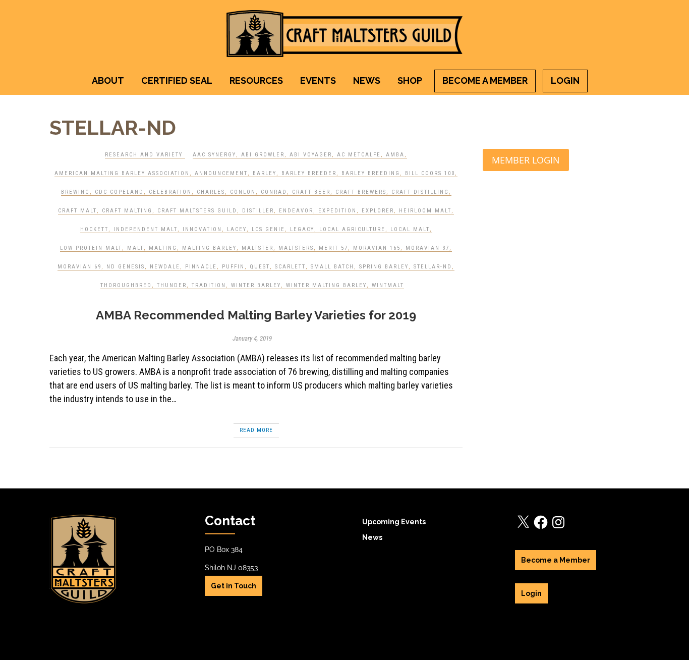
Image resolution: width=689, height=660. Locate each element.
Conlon (243, 192)
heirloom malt (425, 210)
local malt (410, 229)
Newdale (165, 266)
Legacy (302, 229)
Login (565, 80)
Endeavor (296, 210)
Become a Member (485, 80)
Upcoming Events (394, 522)
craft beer (311, 192)
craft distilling (420, 192)
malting (163, 248)
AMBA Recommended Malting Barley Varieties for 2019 (256, 315)
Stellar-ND (433, 266)
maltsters (296, 248)
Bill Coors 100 (430, 173)
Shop (409, 80)
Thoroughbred (126, 285)
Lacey (237, 229)
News (366, 80)
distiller (258, 210)
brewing (75, 192)
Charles (211, 192)
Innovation (202, 229)
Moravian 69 (79, 266)
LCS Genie (268, 229)
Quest (260, 266)
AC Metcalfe (359, 154)
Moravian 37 (427, 248)
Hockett (94, 229)
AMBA (395, 154)
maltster (257, 248)
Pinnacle (201, 266)
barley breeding (370, 173)
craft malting (127, 210)
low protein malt (91, 248)
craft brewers (360, 192)
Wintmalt (388, 285)
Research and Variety (144, 154)
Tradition (209, 285)
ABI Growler (262, 154)
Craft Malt (77, 210)
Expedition (337, 210)
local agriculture (352, 229)
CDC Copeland (119, 192)
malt (135, 248)
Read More (256, 430)
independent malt (145, 229)
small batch (332, 266)
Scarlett (290, 266)
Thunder (172, 285)
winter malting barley (326, 285)
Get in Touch (233, 586)
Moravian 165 (376, 248)
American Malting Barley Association (122, 173)
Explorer (378, 210)
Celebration (170, 192)
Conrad (274, 192)
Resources (256, 80)
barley (264, 173)
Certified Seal (176, 80)
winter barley (256, 285)
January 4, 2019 (252, 338)
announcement (221, 173)
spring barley (384, 266)
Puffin (233, 266)
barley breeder (308, 173)
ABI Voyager (311, 154)
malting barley (209, 248)
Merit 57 (333, 248)
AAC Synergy (214, 154)
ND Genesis (125, 266)
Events (318, 80)
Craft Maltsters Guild (197, 210)
